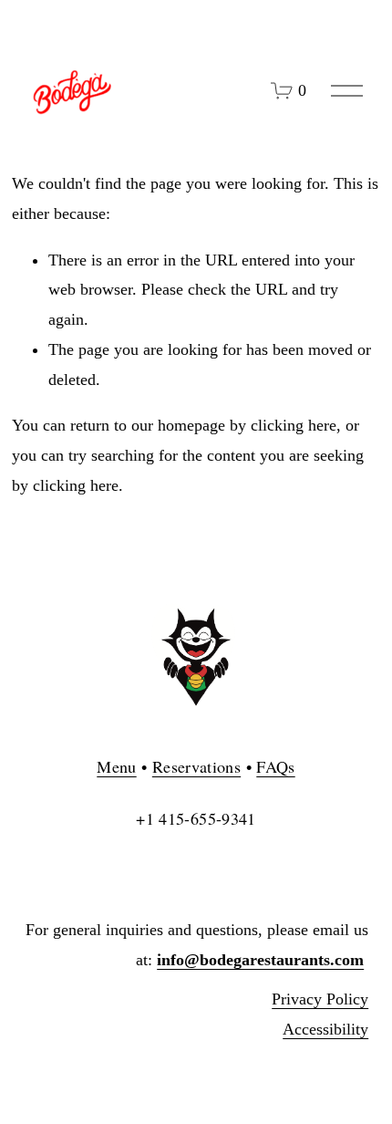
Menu (116, 766)
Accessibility (325, 1029)
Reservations (196, 766)
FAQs (275, 766)
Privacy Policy (320, 999)
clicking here (293, 425)
